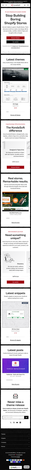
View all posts (15, 384)
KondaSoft (20, 454)
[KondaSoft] (15, 5)
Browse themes (15, 38)
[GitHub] (14, 422)
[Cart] (28, 5)
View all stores (16, 222)
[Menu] (3, 5)
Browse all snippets (15, 340)
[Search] (6, 5)
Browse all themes (15, 115)
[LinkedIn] (20, 422)
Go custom (15, 41)
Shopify (18, 456)
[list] (15, 88)
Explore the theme (18, 2)
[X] (10, 422)
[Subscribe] (26, 417)
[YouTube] (17, 422)
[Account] (24, 5)
